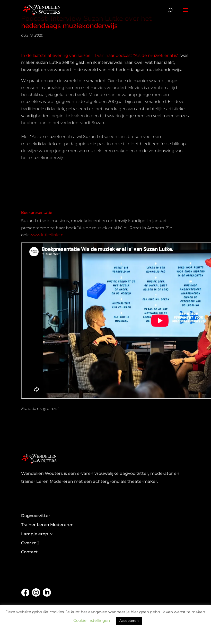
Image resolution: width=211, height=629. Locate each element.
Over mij (30, 542)
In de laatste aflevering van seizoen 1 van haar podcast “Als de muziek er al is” (100, 55)
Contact (29, 551)
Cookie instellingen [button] (91, 620)
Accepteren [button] (129, 620)
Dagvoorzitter (35, 515)
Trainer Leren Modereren (47, 524)
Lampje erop (34, 533)
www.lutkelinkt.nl (47, 234)
